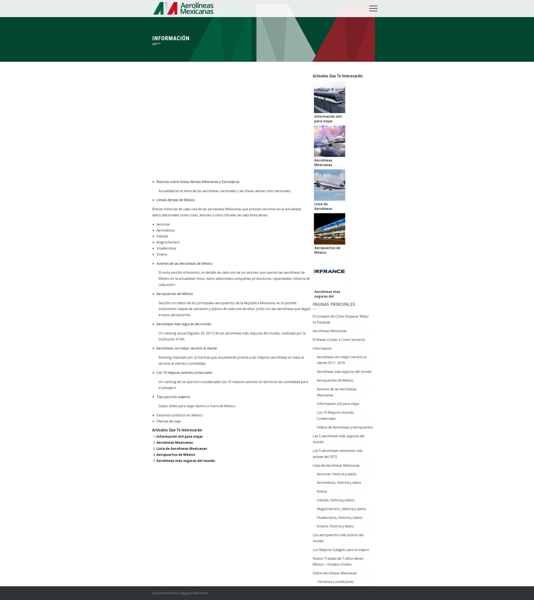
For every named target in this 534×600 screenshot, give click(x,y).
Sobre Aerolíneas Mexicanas (335, 573)
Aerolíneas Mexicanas (174, 442)
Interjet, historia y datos (335, 500)
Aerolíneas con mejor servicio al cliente (186, 348)
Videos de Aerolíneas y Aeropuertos (345, 427)
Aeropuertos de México (174, 293)
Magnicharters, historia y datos (341, 509)
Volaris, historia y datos (335, 526)
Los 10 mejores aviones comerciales (184, 372)
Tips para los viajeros (173, 397)
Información (322, 348)
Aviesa (322, 491)
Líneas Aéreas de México (175, 200)
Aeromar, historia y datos (336, 474)
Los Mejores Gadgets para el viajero (341, 549)
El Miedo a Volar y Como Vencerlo (339, 339)
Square (184, 593)
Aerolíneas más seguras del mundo (183, 324)
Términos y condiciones (335, 581)
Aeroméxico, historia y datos (339, 482)
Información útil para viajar (179, 436)
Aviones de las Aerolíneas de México (184, 263)
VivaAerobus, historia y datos (340, 517)
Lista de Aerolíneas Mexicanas (181, 448)
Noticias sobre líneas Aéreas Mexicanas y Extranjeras (197, 181)
